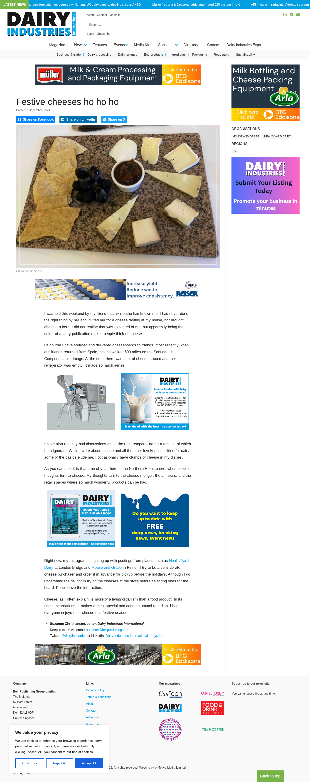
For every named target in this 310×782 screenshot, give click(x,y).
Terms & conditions (98, 697)
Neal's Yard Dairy (277, 136)
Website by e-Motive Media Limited (162, 767)
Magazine (92, 724)
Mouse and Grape (106, 567)
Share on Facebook (38, 119)
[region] (59, 749)
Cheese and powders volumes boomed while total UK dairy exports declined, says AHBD (77, 4)
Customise (29, 763)
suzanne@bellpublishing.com (107, 630)
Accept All (89, 763)
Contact (102, 15)
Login (90, 33)
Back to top (270, 776)
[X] (291, 15)
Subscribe (103, 33)
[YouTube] (298, 15)
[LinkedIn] (285, 15)
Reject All (59, 763)
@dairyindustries (74, 636)
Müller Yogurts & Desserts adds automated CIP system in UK (196, 4)
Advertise (92, 717)
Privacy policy (95, 690)
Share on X (116, 119)
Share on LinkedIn (80, 119)
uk (234, 151)
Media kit (115, 15)
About (91, 15)
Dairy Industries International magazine (134, 636)
